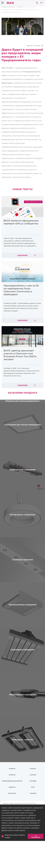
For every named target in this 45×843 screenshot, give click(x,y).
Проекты (12, 775)
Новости (20, 7)
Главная (12, 768)
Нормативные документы (12, 781)
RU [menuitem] (41, 3)
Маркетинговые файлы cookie (15, 836)
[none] (41, 2)
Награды (33, 781)
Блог (33, 787)
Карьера (33, 793)
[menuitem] (41, 2)
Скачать (33, 775)
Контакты (12, 793)
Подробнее (22, 255)
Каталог (33, 768)
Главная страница (8, 7)
